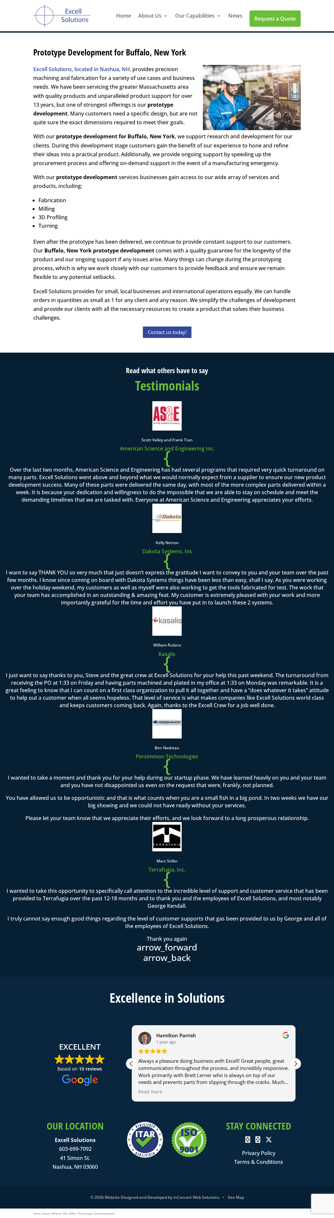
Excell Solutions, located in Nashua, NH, (82, 69)
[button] (295, 1064)
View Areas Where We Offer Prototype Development (74, 1213)
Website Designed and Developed (136, 1197)
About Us (149, 15)
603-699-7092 (75, 1148)
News (235, 15)
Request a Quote (275, 18)
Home (123, 15)
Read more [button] (150, 1092)
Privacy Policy (258, 1153)
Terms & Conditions (258, 1161)
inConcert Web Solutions (196, 1197)
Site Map (236, 1197)
